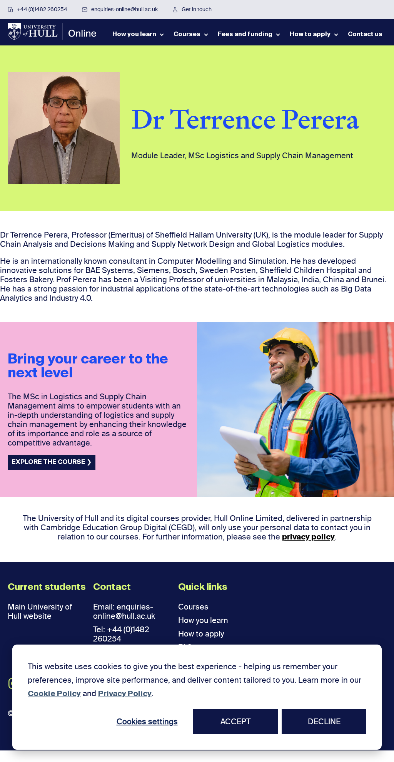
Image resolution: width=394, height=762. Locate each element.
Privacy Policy (125, 694)
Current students (47, 587)
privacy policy (308, 537)
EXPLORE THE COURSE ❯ (52, 462)
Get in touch (197, 9)
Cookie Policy (54, 694)
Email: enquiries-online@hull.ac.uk (124, 611)
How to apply (201, 633)
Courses (193, 606)
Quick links (202, 587)
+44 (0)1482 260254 (42, 9)
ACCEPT (235, 721)
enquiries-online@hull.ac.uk (124, 9)
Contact (112, 587)
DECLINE (324, 721)
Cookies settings (147, 721)
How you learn (203, 620)
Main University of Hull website (40, 611)
